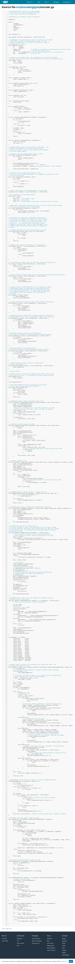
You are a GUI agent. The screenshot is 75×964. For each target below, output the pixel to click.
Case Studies (5, 941)
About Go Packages (36, 941)
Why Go (30, 2)
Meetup (64, 952)
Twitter (63, 943)
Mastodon (64, 941)
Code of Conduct (51, 950)
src (18, 7)
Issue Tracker (50, 943)
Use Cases (4, 938)
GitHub (63, 945)
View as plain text (7, 928)
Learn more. (64, 961)
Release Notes (50, 945)
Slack (63, 948)
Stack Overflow (20, 943)
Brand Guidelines (51, 948)
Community (67, 2)
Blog (48, 941)
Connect (64, 936)
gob (36, 7)
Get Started (20, 936)
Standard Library (36, 938)
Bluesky (64, 938)
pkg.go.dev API (35, 943)
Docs (47, 2)
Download (49, 938)
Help (18, 945)
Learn (38, 2)
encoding (27, 7)
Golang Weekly (65, 955)
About (49, 936)
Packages (56, 2)
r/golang (64, 950)
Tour (18, 941)
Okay (71, 961)
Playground (19, 938)
